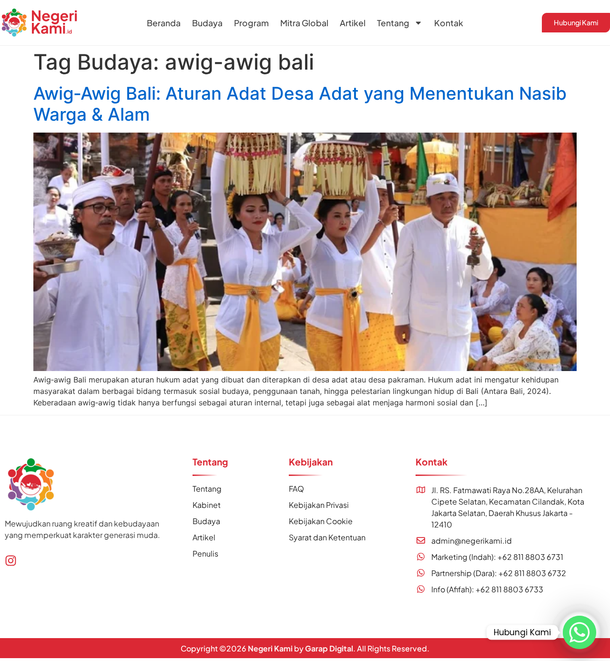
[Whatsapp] (579, 632)
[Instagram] (11, 561)
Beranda (164, 23)
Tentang (393, 23)
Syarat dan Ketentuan (327, 537)
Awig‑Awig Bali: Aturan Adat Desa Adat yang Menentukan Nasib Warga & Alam (300, 104)
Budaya (207, 23)
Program (251, 23)
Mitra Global (304, 23)
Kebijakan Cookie (321, 521)
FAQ (296, 489)
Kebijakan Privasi (319, 505)
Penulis (205, 553)
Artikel (353, 23)
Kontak (448, 23)
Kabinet (207, 505)
